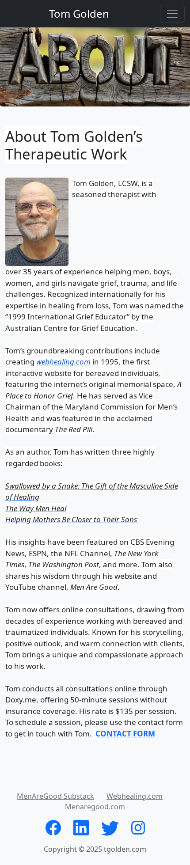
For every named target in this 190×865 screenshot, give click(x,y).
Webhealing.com (134, 796)
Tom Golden (79, 13)
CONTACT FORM (125, 733)
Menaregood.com (95, 807)
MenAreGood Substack (55, 796)
